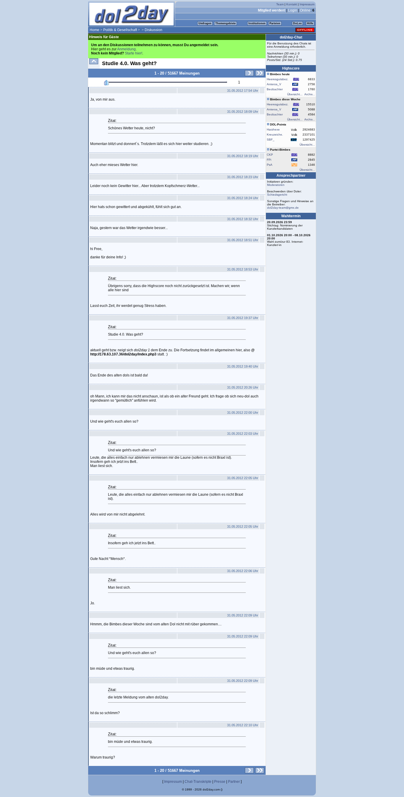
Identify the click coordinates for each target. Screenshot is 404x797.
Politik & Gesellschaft (120, 30)
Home (94, 30)
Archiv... (309, 94)
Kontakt (291, 4)
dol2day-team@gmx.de (283, 207)
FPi (269, 159)
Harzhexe (273, 129)
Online (305, 10)
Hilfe (310, 23)
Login (292, 10)
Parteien (274, 23)
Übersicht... (295, 94)
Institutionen (257, 23)
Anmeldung (126, 49)
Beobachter (275, 89)
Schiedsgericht (277, 194)
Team (280, 4)
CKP (270, 154)
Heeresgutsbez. (277, 79)
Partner (234, 782)
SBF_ (270, 139)
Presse (219, 782)
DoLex (297, 23)
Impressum (307, 4)
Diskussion (153, 30)
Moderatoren (276, 184)
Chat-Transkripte (198, 782)
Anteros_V (274, 84)
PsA (269, 164)
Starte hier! (133, 53)
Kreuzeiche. (275, 134)
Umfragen (204, 23)
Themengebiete (225, 23)
